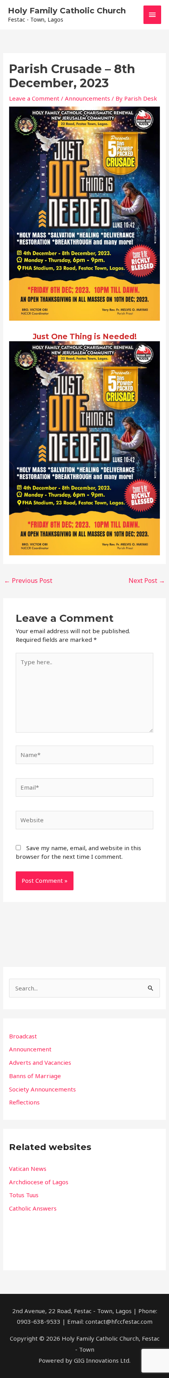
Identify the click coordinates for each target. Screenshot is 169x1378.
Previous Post (28, 580)
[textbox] (84, 1188)
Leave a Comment (34, 98)
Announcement (30, 1049)
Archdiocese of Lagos (38, 1182)
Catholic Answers (33, 1208)
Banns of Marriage (35, 1076)
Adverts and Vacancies (40, 1062)
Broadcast (23, 1036)
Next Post (147, 580)
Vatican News (27, 1168)
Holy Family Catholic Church (67, 10)
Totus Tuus (24, 1195)
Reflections (24, 1102)
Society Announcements (42, 1089)
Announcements (87, 98)
